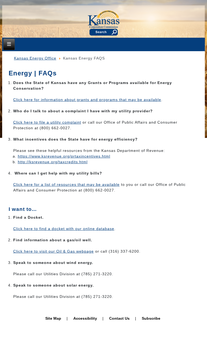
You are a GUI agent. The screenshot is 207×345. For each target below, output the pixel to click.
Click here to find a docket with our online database (63, 228)
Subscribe (151, 318)
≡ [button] (9, 44)
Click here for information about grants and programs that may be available (87, 99)
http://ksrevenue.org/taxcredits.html (53, 162)
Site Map (53, 318)
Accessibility (85, 318)
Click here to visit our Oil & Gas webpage (53, 251)
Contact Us (119, 318)
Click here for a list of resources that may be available (66, 184)
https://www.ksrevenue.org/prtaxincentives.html (64, 156)
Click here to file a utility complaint (47, 122)
